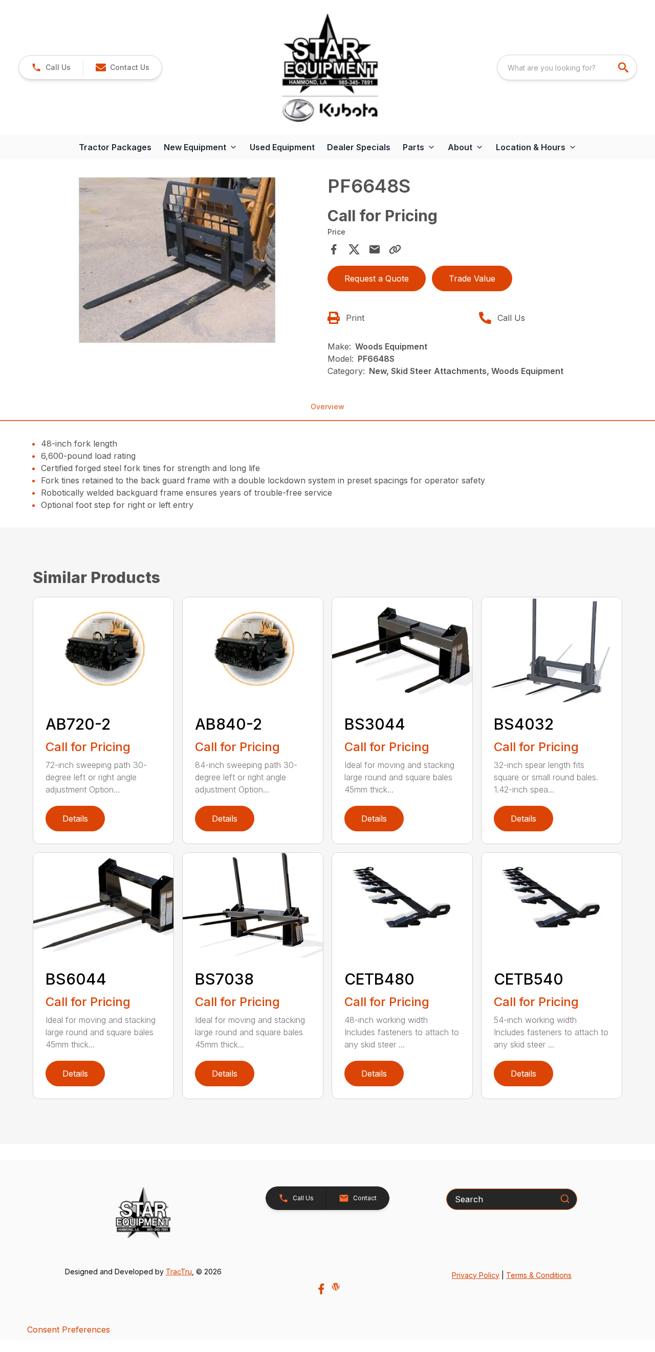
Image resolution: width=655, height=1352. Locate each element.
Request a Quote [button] (376, 278)
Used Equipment (282, 147)
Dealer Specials (358, 147)
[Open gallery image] (177, 260)
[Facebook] (321, 1289)
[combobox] (567, 67)
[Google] (336, 1286)
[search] (624, 67)
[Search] (565, 1199)
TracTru (179, 1271)
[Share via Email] (374, 249)
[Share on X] (354, 249)
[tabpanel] (177, 261)
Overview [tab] (327, 406)
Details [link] (75, 818)
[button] (51, 67)
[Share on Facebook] (334, 249)
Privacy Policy (475, 1275)
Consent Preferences (68, 1329)
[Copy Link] (395, 249)
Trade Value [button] (472, 278)
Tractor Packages (115, 147)
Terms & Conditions (539, 1275)
